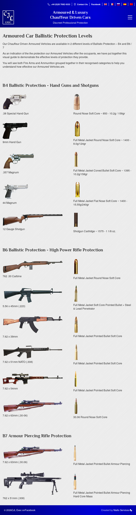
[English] (105, 4)
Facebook (96, 4)
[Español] (124, 4)
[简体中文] (131, 4)
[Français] (111, 4)
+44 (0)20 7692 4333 (60, 4)
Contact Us (82, 4)
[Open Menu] (130, 17)
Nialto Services (121, 510)
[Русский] (118, 4)
